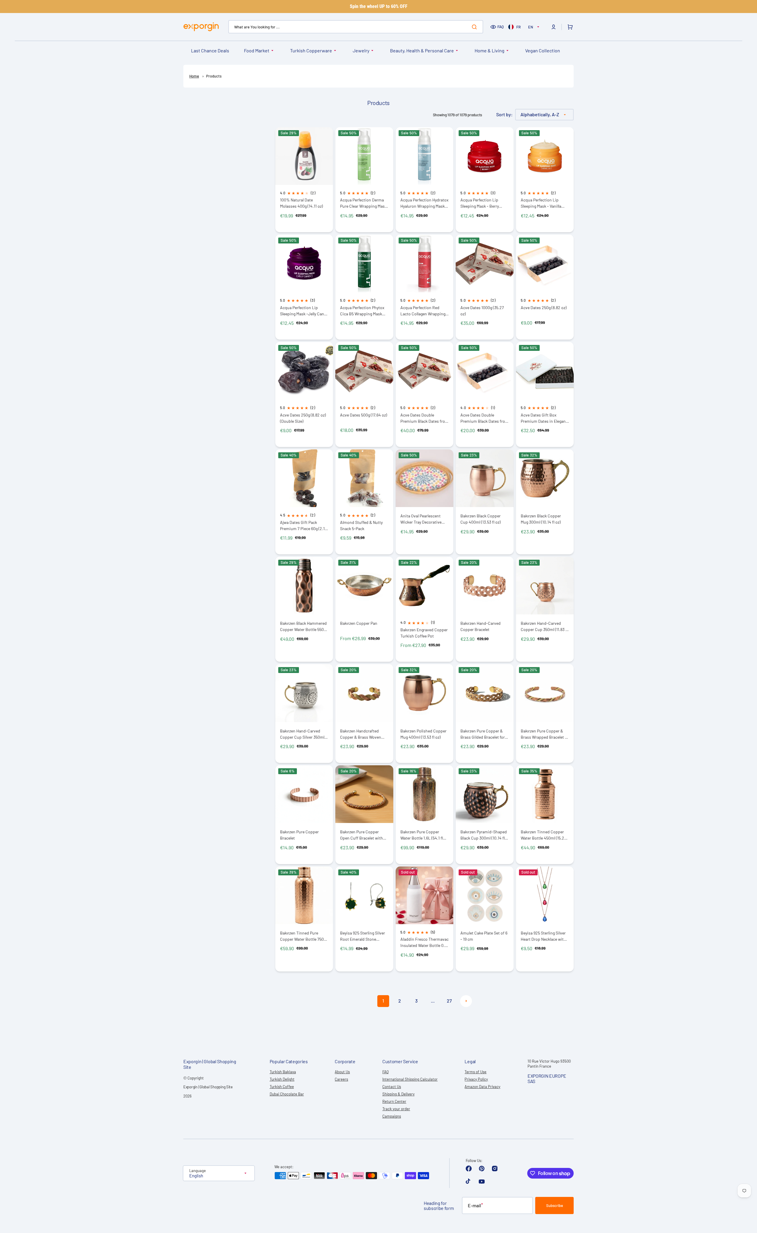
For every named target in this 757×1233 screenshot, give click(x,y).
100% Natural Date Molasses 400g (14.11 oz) (301, 203)
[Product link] (304, 179)
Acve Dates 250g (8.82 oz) (544, 307)
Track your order (396, 1108)
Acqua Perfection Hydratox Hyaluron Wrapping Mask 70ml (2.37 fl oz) (424, 203)
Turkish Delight (282, 1079)
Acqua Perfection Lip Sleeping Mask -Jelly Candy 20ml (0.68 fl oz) (304, 311)
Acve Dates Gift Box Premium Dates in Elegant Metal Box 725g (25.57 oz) (544, 418)
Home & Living (489, 50)
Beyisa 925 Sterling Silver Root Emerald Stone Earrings (362, 936)
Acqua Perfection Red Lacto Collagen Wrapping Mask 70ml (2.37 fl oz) (422, 311)
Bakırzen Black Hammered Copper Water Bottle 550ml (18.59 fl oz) (304, 626)
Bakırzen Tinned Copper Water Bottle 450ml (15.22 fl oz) (544, 835)
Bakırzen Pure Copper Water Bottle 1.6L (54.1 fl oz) (421, 835)
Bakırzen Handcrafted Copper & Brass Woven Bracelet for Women (360, 734)
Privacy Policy (476, 1079)
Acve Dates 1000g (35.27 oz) (482, 310)
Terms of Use (475, 1071)
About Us (342, 1071)
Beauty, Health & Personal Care (422, 50)
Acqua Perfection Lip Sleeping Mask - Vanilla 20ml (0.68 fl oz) (541, 203)
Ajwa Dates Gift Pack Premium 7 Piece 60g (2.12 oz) (303, 525)
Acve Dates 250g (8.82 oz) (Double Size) (303, 418)
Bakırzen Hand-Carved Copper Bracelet (480, 626)
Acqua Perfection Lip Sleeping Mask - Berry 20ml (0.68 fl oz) (479, 203)
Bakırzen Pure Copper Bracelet (299, 834)
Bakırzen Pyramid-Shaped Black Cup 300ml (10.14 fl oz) (483, 835)
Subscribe (554, 1205)
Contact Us (391, 1086)
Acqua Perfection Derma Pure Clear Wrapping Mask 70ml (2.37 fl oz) (363, 203)
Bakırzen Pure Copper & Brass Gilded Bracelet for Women (482, 734)
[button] (553, 26)
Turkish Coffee (282, 1086)
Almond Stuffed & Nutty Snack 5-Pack (361, 525)
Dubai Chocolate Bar (287, 1094)
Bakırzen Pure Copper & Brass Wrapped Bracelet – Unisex (544, 734)
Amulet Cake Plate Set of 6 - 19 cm (483, 936)
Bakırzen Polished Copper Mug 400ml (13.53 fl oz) (423, 734)
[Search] (475, 26)
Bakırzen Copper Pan (358, 623)
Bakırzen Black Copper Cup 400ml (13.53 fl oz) (480, 518)
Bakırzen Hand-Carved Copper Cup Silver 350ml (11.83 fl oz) (302, 734)
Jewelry (361, 50)
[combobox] (355, 26)
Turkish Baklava (283, 1071)
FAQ (500, 26)
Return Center (394, 1101)
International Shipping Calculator (410, 1079)
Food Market (256, 50)
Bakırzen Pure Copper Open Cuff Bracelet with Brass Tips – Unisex (361, 835)
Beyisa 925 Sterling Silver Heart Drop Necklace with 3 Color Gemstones (545, 936)
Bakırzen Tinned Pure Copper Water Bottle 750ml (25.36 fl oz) (304, 936)
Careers (341, 1079)
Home (194, 76)
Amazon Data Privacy (482, 1086)
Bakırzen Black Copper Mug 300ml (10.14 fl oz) (541, 518)
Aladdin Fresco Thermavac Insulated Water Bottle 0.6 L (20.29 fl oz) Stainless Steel (424, 942)
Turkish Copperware (311, 50)
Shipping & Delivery (398, 1094)
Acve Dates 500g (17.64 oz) (363, 414)
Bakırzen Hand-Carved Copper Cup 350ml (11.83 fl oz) (544, 626)
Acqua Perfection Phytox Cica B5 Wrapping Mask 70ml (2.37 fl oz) (362, 311)
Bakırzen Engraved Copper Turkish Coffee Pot (424, 632)
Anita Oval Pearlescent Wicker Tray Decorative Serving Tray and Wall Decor (420, 519)
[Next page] (466, 1001)
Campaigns (391, 1116)
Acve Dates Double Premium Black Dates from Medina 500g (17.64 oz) (484, 418)
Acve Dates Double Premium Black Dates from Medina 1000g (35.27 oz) (424, 418)
